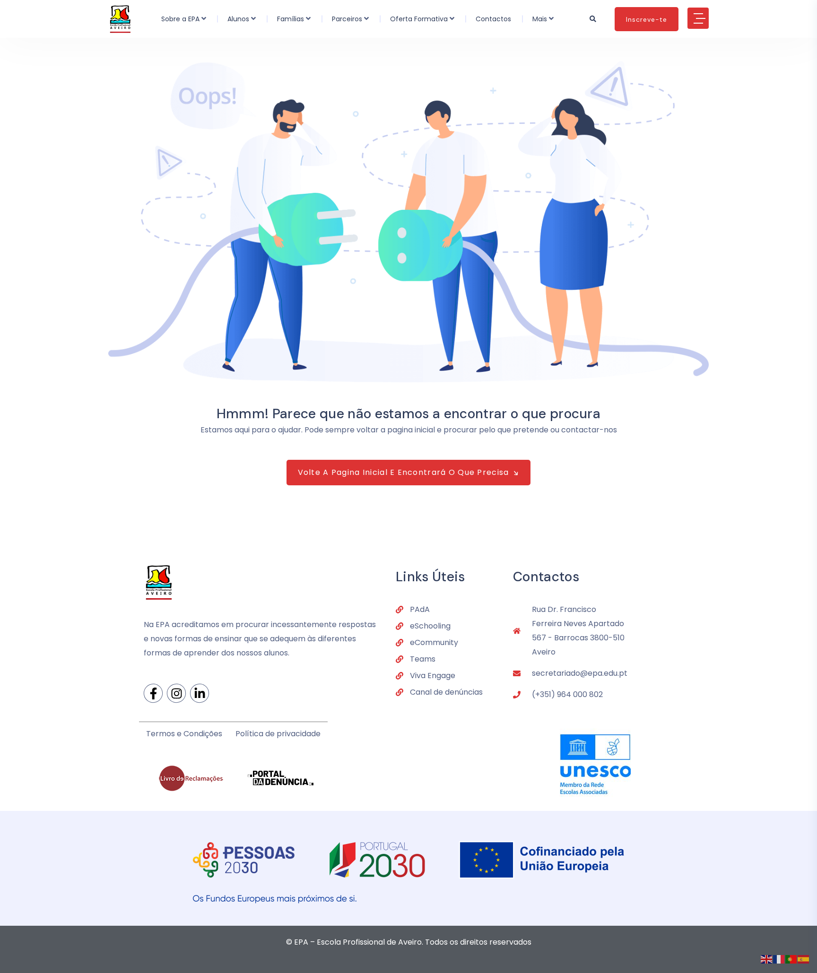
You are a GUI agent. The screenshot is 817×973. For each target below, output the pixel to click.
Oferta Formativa (419, 19)
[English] (767, 958)
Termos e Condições (184, 733)
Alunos (238, 19)
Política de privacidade (278, 733)
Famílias (290, 19)
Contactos (493, 19)
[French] (779, 958)
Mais (539, 19)
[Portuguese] (791, 958)
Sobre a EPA (180, 19)
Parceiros (347, 19)
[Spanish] (804, 958)
